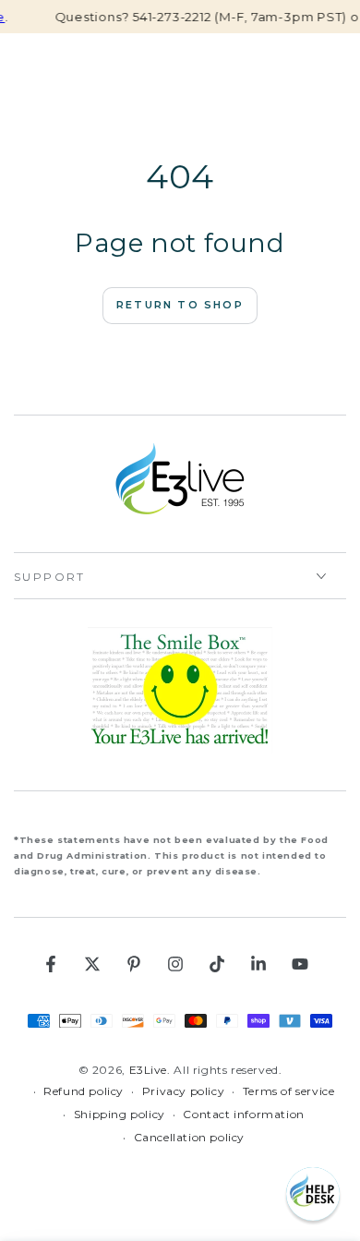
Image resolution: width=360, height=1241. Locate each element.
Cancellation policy (189, 1137)
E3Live (148, 1070)
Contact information (243, 1114)
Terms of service (289, 1091)
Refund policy (83, 1091)
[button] (313, 1194)
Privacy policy (183, 1091)
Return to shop (180, 304)
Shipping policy (119, 1114)
